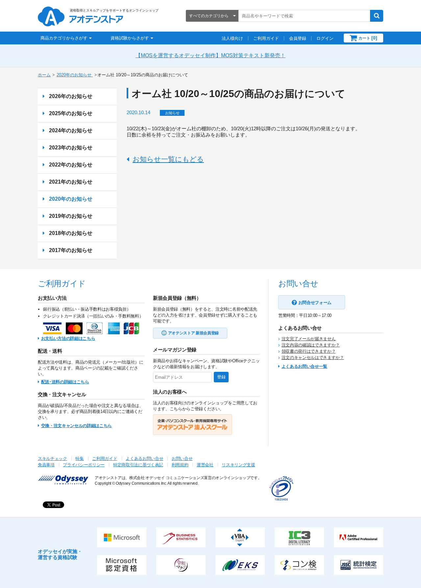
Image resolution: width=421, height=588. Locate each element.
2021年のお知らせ (70, 182)
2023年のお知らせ (70, 147)
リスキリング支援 (238, 464)
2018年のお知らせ (70, 233)
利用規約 (180, 464)
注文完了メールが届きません (309, 338)
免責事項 (46, 464)
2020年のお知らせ (75, 74)
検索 (376, 16)
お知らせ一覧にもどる (168, 159)
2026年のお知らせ (70, 96)
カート (368, 37)
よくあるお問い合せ (144, 458)
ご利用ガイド (266, 38)
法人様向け (232, 38)
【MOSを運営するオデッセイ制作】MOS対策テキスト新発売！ (210, 55)
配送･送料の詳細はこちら (65, 381)
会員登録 (297, 38)
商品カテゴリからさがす (63, 38)
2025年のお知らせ (70, 113)
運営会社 (205, 464)
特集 (79, 458)
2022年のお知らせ (70, 164)
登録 (221, 376)
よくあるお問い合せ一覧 (304, 366)
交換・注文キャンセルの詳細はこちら (76, 425)
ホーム (44, 74)
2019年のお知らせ (70, 216)
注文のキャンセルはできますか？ (313, 357)
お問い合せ (182, 458)
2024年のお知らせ (70, 130)
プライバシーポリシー (84, 464)
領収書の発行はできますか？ (309, 351)
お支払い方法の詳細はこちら (68, 338)
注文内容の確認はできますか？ (311, 345)
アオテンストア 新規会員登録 (193, 333)
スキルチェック (52, 458)
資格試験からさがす (130, 38)
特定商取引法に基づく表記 (138, 464)
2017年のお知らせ (70, 250)
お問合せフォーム (315, 302)
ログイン (325, 38)
